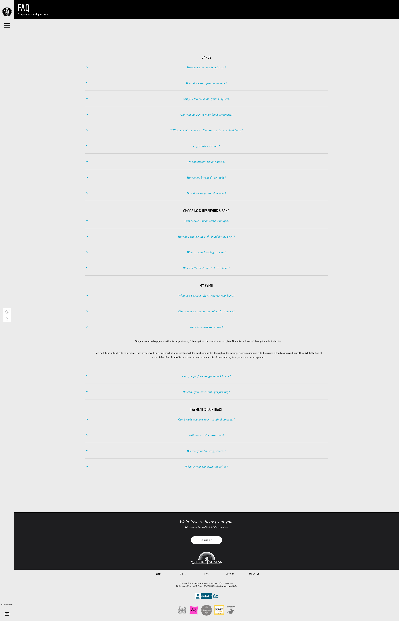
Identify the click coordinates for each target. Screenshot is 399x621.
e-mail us (207, 540)
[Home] (7, 11)
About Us (230, 573)
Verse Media (232, 586)
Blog (206, 573)
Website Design (219, 586)
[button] (206, 67)
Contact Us (254, 573)
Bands (158, 573)
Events (183, 573)
